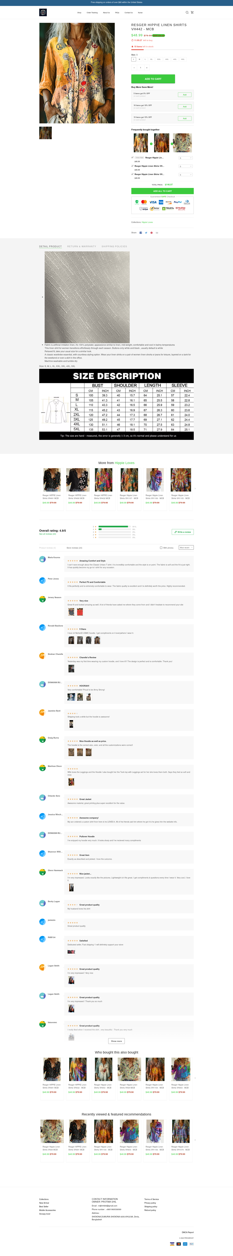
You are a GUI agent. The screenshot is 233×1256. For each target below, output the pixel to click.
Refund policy (150, 1210)
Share (133, 232)
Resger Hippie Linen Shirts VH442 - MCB (154, 157)
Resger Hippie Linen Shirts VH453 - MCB (103, 1086)
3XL (167, 59)
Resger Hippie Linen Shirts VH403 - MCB (180, 1086)
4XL (175, 59)
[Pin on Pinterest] (151, 232)
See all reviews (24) (47, 533)
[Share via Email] (157, 232)
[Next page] (195, 489)
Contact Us (129, 12)
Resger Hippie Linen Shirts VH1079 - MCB (180, 1148)
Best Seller (43, 1206)
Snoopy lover (44, 1213)
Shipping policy (150, 1206)
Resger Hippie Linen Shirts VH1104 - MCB (149, 166)
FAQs (117, 12)
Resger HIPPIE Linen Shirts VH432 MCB (103, 497)
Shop (79, 12)
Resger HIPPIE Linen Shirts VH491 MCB (52, 497)
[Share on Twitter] (146, 232)
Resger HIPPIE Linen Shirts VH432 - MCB (77, 1086)
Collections (44, 1199)
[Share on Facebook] (141, 232)
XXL (159, 59)
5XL (183, 59)
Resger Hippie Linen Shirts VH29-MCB (149, 174)
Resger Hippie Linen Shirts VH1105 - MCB (180, 497)
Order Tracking (92, 12)
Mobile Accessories (47, 1210)
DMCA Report (188, 1232)
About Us (106, 12)
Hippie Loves (147, 222)
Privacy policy (150, 1202)
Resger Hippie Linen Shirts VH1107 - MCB (129, 497)
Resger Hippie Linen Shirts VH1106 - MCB (155, 497)
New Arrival (44, 1202)
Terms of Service (151, 1199)
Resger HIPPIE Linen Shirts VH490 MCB (77, 497)
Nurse (140, 12)
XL (151, 59)
